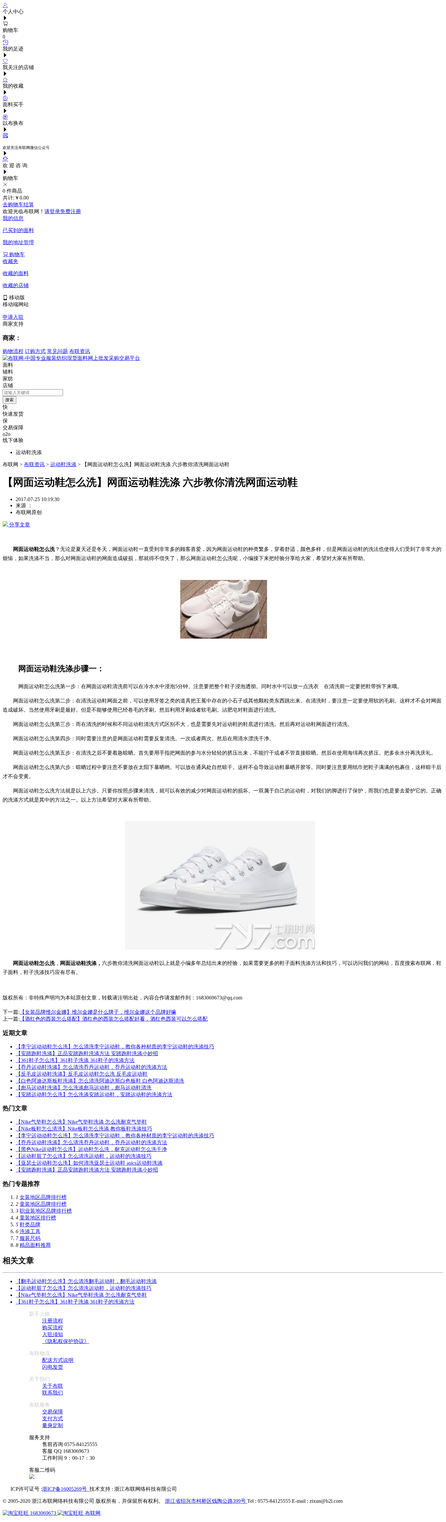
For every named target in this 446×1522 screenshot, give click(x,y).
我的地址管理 (18, 242)
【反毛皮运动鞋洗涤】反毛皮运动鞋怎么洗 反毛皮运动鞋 (82, 1074)
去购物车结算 (18, 204)
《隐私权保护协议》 (65, 1341)
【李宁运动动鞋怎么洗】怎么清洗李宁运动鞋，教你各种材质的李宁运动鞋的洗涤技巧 (115, 1046)
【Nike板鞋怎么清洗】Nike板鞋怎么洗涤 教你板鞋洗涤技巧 (84, 1128)
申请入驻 (13, 317)
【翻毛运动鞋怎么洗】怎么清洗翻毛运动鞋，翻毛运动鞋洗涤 (86, 1281)
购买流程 (52, 1327)
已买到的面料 (18, 230)
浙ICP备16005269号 (65, 1489)
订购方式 (35, 351)
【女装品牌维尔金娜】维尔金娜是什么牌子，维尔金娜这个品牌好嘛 (98, 1012)
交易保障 (52, 1411)
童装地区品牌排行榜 (43, 1204)
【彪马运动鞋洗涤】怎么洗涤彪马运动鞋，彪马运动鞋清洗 (83, 1087)
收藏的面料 (16, 273)
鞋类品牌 (30, 1224)
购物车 (16, 254)
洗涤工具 (30, 1231)
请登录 (52, 211)
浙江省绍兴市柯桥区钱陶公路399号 (206, 1501)
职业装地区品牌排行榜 (46, 1211)
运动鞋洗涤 (63, 464)
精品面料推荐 (35, 1245)
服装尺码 (30, 1238)
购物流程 (13, 351)
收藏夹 (10, 261)
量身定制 (52, 1425)
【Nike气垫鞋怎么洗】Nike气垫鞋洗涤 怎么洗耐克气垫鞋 (81, 1122)
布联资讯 (79, 351)
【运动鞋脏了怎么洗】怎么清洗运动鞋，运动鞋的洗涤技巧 (83, 1156)
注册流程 (52, 1320)
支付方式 (52, 1418)
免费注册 (70, 211)
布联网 (92, 1513)
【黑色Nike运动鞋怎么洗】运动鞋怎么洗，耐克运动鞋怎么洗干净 (91, 1149)
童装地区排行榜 (38, 1217)
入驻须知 (52, 1334)
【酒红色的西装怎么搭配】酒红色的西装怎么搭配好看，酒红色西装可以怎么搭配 (114, 1019)
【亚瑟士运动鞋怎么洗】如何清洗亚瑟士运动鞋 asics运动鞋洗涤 (89, 1163)
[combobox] (33, 392)
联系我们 (52, 1393)
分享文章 (19, 524)
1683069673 (43, 1513)
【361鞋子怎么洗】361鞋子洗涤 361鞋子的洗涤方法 (75, 1060)
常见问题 (57, 351)
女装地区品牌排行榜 (43, 1197)
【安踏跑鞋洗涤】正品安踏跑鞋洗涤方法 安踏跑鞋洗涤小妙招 (87, 1053)
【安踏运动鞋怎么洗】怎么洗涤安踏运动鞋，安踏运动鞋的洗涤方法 (94, 1094)
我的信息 (13, 218)
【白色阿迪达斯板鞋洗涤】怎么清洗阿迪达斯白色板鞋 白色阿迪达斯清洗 (100, 1081)
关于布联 (52, 1386)
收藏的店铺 (16, 285)
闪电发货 (52, 1367)
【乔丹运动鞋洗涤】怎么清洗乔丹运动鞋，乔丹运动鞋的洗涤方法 (91, 1067)
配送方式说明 (57, 1360)
